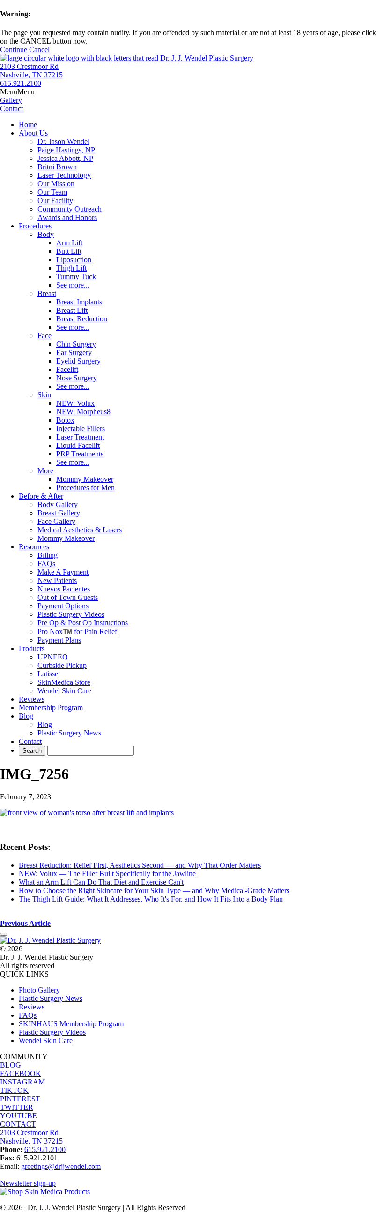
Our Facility (55, 201)
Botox (65, 420)
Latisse (47, 674)
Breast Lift (72, 310)
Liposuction (73, 260)
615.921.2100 (20, 83)
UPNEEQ (52, 657)
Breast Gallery (58, 513)
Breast (46, 293)
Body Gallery (57, 504)
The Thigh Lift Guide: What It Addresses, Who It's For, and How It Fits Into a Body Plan (151, 899)
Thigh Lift (71, 268)
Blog (26, 716)
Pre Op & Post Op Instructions (82, 623)
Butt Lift (68, 251)
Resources (34, 547)
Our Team (52, 192)
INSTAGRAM (22, 1082)
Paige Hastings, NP (66, 150)
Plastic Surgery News (69, 733)
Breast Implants (79, 302)
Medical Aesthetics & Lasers (79, 530)
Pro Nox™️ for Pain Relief (77, 632)
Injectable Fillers (80, 428)
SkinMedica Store (63, 682)
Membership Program (51, 708)
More (45, 471)
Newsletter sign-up (28, 1183)
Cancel (39, 49)
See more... (72, 285)
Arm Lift (69, 243)
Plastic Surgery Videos (70, 614)
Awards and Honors (67, 217)
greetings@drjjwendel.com (61, 1166)
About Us (33, 133)
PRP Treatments (79, 454)
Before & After (41, 496)
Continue (13, 49)
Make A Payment (63, 572)
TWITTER (16, 1107)
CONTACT (18, 1124)
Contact (30, 741)
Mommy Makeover (84, 479)
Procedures (35, 226)
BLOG (10, 1065)
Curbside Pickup (62, 665)
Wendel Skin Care (64, 691)
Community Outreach (69, 209)
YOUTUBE (18, 1116)
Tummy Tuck (76, 276)
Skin (44, 395)
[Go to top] (3, 934)
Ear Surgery (74, 352)
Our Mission (55, 184)
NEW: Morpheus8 (83, 412)
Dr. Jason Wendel (63, 141)
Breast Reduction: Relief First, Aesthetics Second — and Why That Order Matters (140, 865)
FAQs (46, 564)
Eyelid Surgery (78, 361)
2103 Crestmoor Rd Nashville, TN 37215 (31, 70)
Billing (47, 555)
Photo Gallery (39, 990)
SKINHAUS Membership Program (71, 1024)
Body (45, 234)
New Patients (57, 580)
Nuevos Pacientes (63, 589)
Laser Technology (64, 175)
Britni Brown (57, 167)
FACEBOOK (20, 1073)
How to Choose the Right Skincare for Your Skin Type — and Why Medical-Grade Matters (154, 890)
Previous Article (25, 923)
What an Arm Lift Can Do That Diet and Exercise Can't (101, 882)
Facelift (67, 369)
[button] (17, 92)
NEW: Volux (75, 403)
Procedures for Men (85, 488)
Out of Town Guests (67, 597)
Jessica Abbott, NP (65, 158)
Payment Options (63, 606)
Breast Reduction (81, 319)
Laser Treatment (80, 437)
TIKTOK (14, 1090)
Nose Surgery (76, 378)
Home (28, 125)
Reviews (31, 699)
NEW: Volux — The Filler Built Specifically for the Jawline (107, 874)
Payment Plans (59, 640)
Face (44, 336)
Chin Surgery (76, 344)
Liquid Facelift (78, 445)
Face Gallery (56, 521)
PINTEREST (20, 1099)
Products (31, 648)
